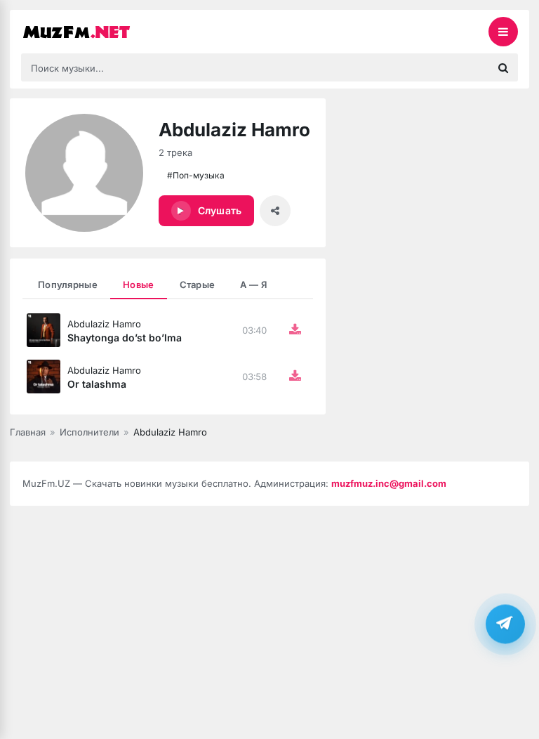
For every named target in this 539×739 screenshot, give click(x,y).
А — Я (253, 284)
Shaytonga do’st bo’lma (124, 338)
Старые (197, 284)
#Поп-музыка (196, 175)
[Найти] (503, 67)
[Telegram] (505, 623)
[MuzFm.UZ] (91, 31)
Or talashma (96, 384)
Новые (138, 284)
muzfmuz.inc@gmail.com (388, 483)
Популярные (68, 284)
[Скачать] (295, 330)
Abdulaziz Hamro (104, 323)
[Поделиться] (275, 210)
